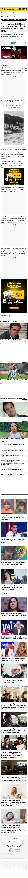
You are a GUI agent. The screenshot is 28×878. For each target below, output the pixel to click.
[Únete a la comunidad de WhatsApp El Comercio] (13, 43)
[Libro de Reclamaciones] (17, 850)
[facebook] (8, 846)
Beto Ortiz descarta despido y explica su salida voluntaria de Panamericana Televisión (14, 637)
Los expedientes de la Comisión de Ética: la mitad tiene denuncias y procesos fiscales (12, 451)
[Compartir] (25, 43)
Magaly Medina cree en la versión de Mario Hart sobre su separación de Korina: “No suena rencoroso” (13, 517)
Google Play (17, 841)
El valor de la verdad (13, 315)
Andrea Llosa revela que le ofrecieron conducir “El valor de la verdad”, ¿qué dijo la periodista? (13, 615)
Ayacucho (18, 12)
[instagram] (13, 846)
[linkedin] (17, 846)
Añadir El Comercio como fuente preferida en (14, 19)
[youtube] (15, 846)
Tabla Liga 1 (24, 12)
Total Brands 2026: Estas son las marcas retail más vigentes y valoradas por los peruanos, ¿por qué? (12, 468)
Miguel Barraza (24, 315)
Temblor (10, 12)
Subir (13, 859)
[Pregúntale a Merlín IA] (25, 867)
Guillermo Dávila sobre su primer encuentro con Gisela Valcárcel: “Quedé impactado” (13, 659)
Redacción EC (6, 65)
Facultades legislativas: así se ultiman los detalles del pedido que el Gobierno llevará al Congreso (12, 456)
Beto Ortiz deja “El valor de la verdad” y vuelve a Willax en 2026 (12, 681)
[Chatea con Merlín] (20, 9)
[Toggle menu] (2, 9)
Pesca (14, 12)
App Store (10, 841)
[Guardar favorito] (23, 43)
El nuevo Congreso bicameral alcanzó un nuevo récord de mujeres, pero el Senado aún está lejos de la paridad (13, 473)
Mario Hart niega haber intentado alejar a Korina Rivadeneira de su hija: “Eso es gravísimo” (13, 564)
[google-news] (20, 846)
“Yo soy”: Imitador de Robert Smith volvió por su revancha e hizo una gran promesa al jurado (13, 540)
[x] (10, 846)
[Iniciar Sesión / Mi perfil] (25, 9)
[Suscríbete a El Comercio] (22, 9)
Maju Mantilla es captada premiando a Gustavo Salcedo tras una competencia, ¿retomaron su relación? (12, 587)
